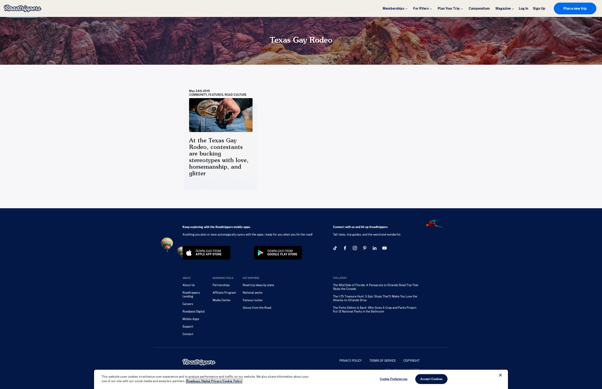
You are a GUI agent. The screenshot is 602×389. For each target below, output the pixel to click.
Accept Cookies (431, 379)
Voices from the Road (257, 307)
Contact (187, 334)
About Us (188, 285)
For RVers (421, 8)
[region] (301, 379)
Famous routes (252, 300)
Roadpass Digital (193, 311)
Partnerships (221, 285)
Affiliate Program (224, 292)
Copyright (412, 360)
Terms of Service (382, 360)
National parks (252, 292)
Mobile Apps (190, 319)
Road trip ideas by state (258, 285)
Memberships (393, 8)
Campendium (479, 8)
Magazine (503, 8)
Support (187, 326)
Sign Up (539, 8)
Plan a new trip (575, 8)
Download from (209, 252)
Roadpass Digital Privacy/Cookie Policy (214, 381)
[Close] (500, 375)
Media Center (222, 300)
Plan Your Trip (449, 8)
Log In (523, 8)
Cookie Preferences (394, 379)
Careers (187, 304)
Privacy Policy (350, 360)
